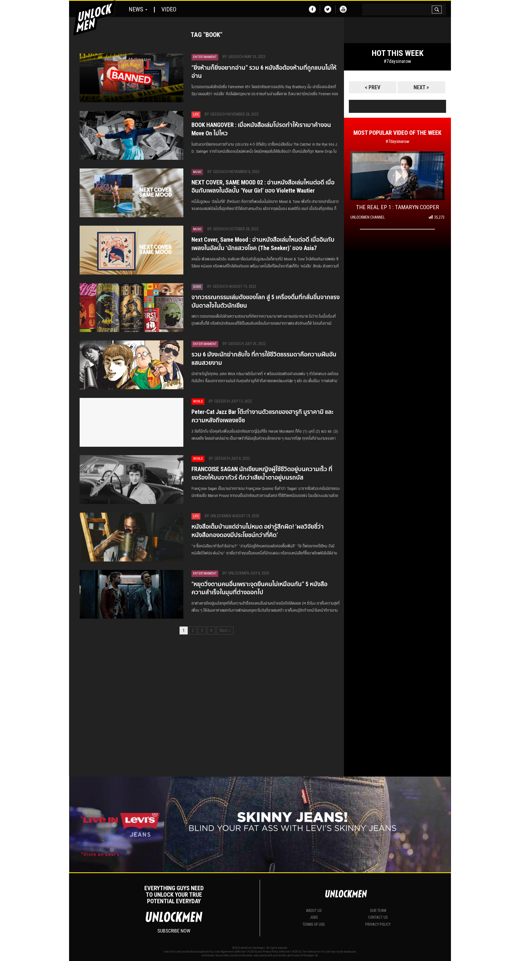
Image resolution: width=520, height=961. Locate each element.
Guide (197, 287)
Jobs (314, 917)
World (198, 401)
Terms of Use (314, 924)
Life (196, 114)
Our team (378, 910)
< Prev (373, 87)
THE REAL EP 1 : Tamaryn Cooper (397, 207)
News (137, 9)
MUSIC (197, 172)
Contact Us (378, 917)
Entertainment (205, 57)
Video (168, 9)
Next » (224, 630)
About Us (314, 910)
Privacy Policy (378, 924)
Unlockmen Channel (367, 217)
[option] (397, 77)
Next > (421, 87)
